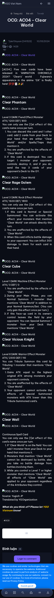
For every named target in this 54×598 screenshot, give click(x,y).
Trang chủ (16, 13)
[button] (48, 3)
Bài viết (29, 13)
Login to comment (27, 558)
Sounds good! (27, 586)
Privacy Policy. (17, 581)
